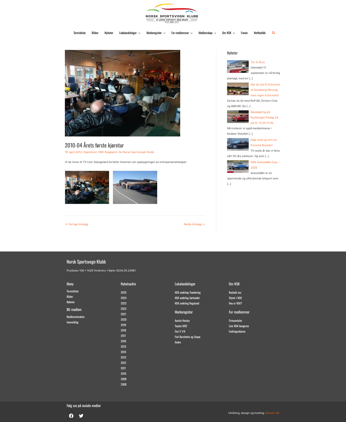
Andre (178, 342)
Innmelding (72, 322)
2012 (123, 363)
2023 (124, 303)
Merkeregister (154, 32)
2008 (124, 384)
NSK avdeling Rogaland (187, 303)
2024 (124, 298)
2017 (123, 335)
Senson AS (272, 413)
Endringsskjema (237, 331)
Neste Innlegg (194, 224)
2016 (123, 341)
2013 (123, 357)
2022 (124, 308)
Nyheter (109, 32)
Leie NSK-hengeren (239, 326)
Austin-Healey (182, 320)
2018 (123, 330)
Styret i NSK (235, 298)
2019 (123, 325)
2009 (124, 379)
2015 (123, 346)
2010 (123, 373)
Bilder (95, 32)
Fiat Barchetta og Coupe (187, 337)
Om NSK (226, 32)
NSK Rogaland (107, 152)
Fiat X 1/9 (180, 331)
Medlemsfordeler (76, 317)
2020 (124, 319)
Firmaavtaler (235, 320)
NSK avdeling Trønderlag (188, 292)
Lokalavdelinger (128, 32)
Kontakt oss (235, 292)
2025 (124, 292)
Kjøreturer (90, 152)
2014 (123, 352)
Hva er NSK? (235, 303)
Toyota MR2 (181, 326)
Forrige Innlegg (76, 224)
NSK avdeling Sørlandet (187, 298)
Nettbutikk (259, 32)
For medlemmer (180, 32)
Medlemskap (205, 32)
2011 (123, 368)
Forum (244, 32)
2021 (123, 314)
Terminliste (80, 32)
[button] (138, 32)
